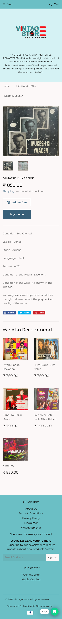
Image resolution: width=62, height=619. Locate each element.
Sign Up (52, 557)
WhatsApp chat (31, 527)
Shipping (8, 191)
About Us (31, 508)
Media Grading (31, 579)
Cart (56, 4)
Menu (10, 4)
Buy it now (17, 214)
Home (6, 86)
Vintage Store (21, 599)
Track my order (31, 574)
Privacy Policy (31, 518)
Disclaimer (31, 522)
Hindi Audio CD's (25, 86)
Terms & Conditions (31, 513)
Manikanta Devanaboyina (38, 606)
